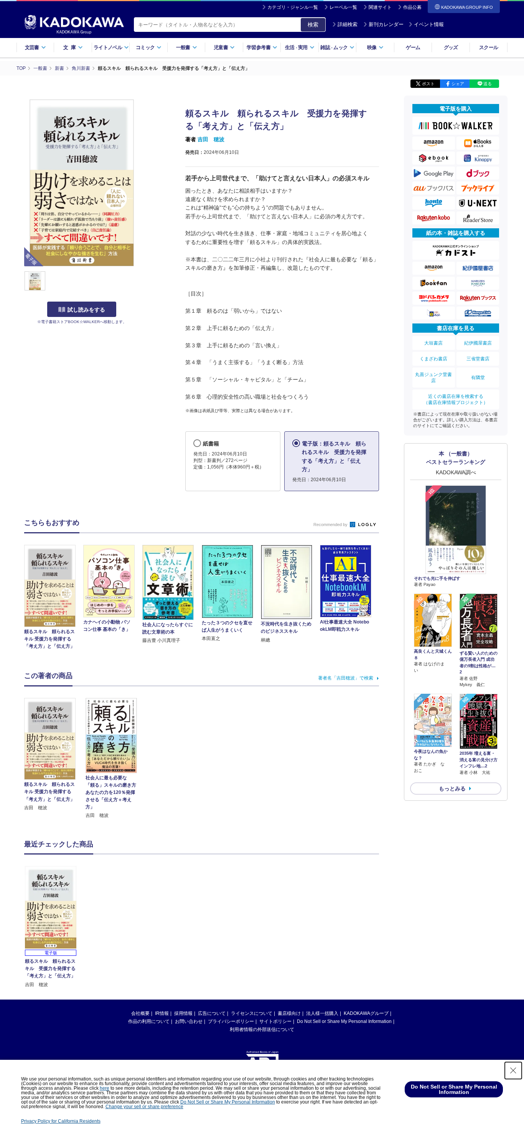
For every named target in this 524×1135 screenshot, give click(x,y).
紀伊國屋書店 (478, 343)
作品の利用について (149, 1021)
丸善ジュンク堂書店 (433, 377)
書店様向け (289, 1013)
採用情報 (183, 1013)
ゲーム (413, 47)
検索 (313, 24)
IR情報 (162, 1013)
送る (487, 83)
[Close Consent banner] (513, 1070)
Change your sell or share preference (144, 1106)
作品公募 (412, 7)
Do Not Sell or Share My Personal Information (344, 1021)
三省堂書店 (477, 358)
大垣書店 (433, 343)
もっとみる (452, 788)
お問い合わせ (189, 1021)
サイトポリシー (275, 1021)
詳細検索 (348, 24)
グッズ (451, 47)
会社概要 (140, 1013)
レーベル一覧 (343, 7)
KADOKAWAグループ (366, 1013)
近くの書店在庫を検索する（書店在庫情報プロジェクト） (455, 399)
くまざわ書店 (433, 358)
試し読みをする (86, 310)
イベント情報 (429, 24)
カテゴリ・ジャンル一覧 (292, 7)
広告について (212, 1013)
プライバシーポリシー (231, 1021)
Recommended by (331, 524)
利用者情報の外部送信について (262, 1029)
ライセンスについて (251, 1013)
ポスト (428, 83)
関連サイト (380, 7)
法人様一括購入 (322, 1013)
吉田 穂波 (211, 139)
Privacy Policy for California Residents (61, 1121)
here (104, 1088)
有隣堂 (478, 377)
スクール (488, 47)
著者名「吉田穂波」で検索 (345, 678)
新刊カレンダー (386, 24)
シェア (457, 83)
